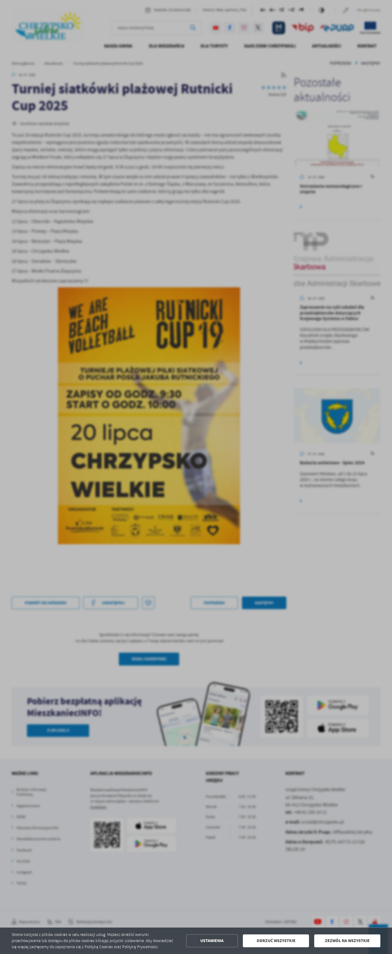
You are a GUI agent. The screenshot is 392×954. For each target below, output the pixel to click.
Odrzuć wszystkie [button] (276, 941)
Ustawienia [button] (212, 941)
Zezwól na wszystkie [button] (347, 941)
